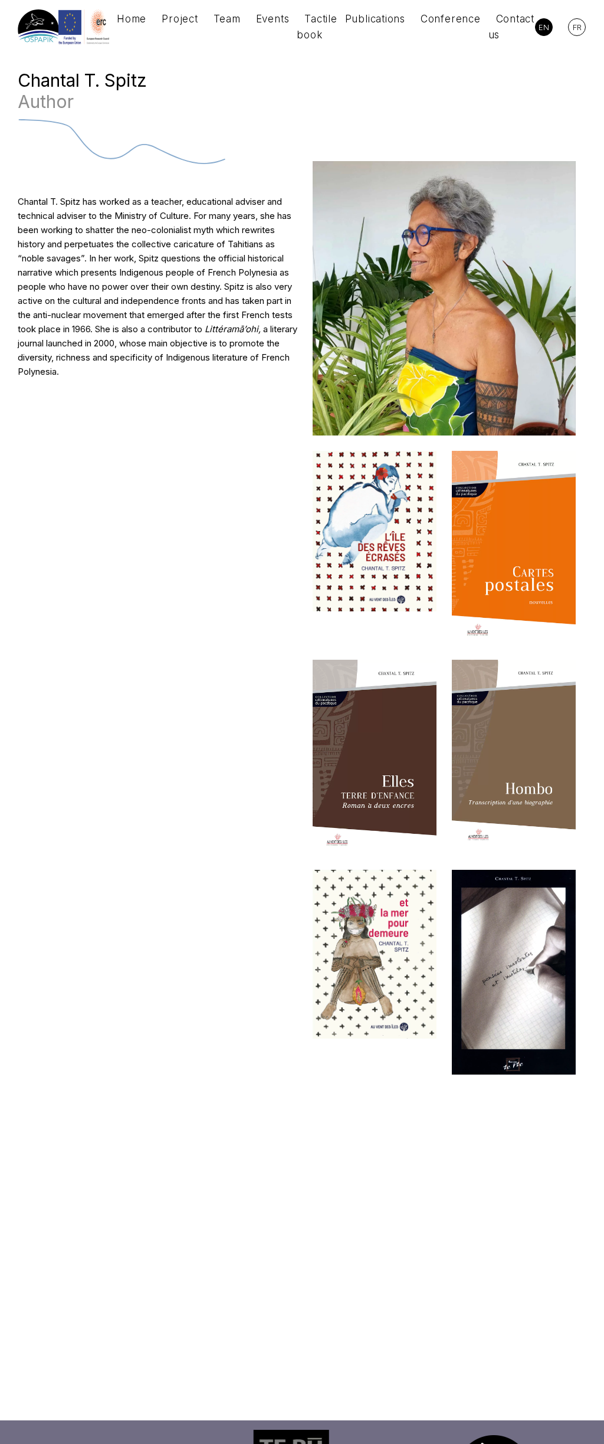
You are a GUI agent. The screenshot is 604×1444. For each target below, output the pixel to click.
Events (273, 19)
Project (180, 19)
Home (131, 19)
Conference (451, 19)
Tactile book (317, 27)
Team (227, 19)
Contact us (511, 27)
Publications (375, 19)
